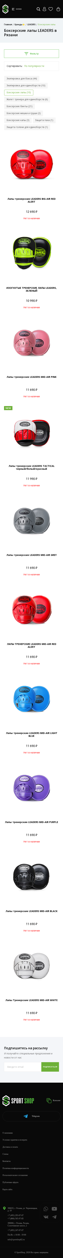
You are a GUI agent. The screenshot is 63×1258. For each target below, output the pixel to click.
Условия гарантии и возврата (15, 1140)
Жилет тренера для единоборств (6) (27, 99)
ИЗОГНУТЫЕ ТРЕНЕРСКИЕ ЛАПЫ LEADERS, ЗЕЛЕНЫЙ (31, 289)
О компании (8, 1133)
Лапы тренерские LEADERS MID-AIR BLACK (31, 911)
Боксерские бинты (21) (19, 106)
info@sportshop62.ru (16, 1239)
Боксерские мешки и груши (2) (24, 113)
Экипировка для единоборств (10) (26, 85)
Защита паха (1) (44, 120)
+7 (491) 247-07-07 (16, 1230)
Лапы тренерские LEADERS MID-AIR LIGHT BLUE (31, 734)
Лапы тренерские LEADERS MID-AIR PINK (31, 376)
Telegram (36, 1116)
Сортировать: (15, 66)
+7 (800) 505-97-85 (16, 1218)
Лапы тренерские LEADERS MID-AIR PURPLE (31, 822)
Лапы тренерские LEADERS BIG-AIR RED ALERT (31, 200)
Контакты (7, 1161)
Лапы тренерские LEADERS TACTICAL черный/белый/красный (32, 467)
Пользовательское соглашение (15, 1175)
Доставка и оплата (10, 1147)
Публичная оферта (10, 1182)
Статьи (5, 1154)
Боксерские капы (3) (18, 120)
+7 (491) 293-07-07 (16, 1215)
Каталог (56, 1100)
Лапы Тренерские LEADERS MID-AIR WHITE (31, 1000)
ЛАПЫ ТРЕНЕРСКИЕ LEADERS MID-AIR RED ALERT (31, 645)
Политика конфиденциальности (16, 1168)
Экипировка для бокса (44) (22, 78)
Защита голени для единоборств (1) (27, 127)
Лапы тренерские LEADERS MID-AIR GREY (31, 555)
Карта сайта (7, 1189)
